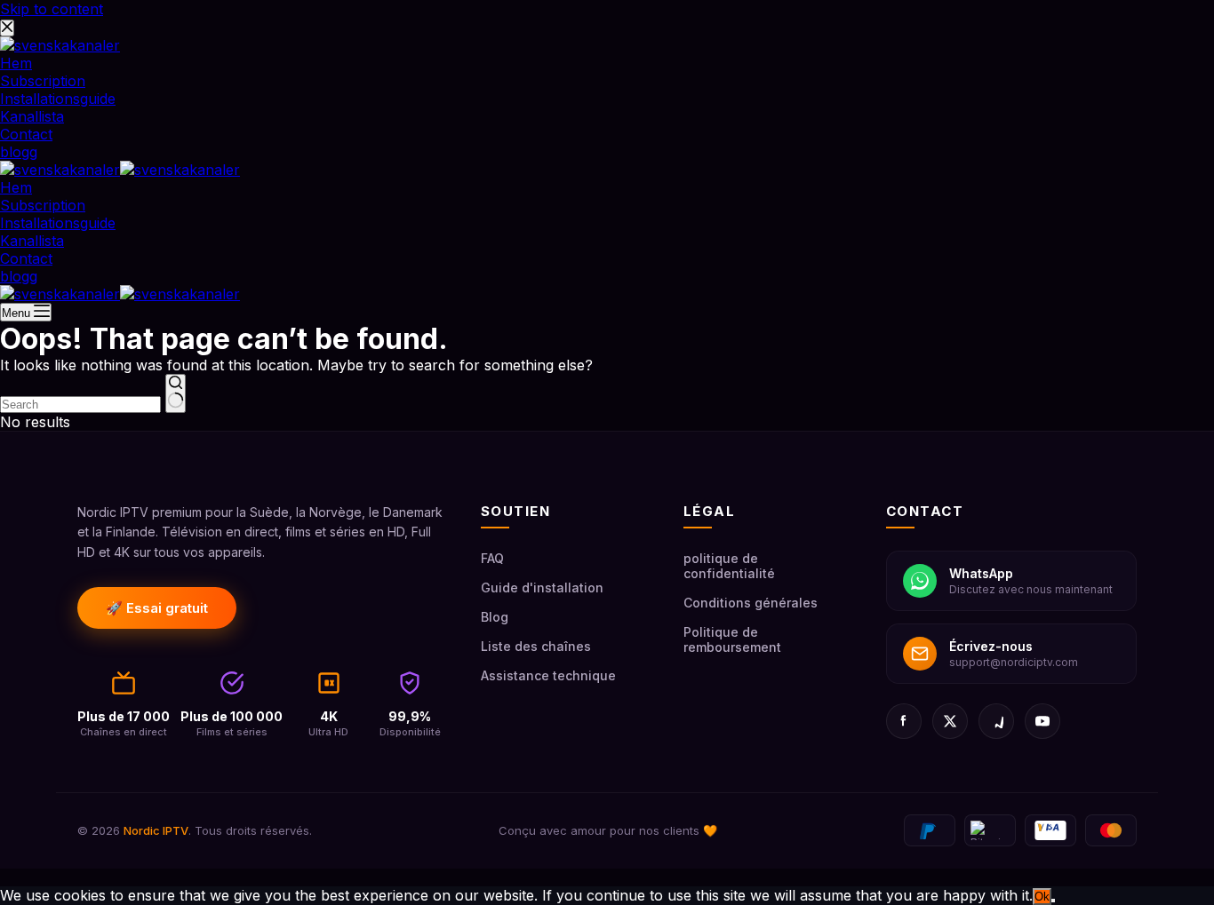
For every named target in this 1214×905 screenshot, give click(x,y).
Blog (494, 616)
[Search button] (175, 393)
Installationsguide (58, 223)
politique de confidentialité (729, 566)
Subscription (42, 205)
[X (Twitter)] (950, 721)
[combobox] (80, 404)
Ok (1042, 896)
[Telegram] (996, 721)
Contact (26, 258)
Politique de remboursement (732, 639)
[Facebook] (904, 721)
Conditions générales (750, 602)
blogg (18, 276)
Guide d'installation (542, 587)
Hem (16, 187)
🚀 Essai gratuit (157, 607)
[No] (1053, 900)
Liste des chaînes (536, 646)
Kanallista (32, 241)
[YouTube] (1042, 721)
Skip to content (51, 9)
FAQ (492, 558)
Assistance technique (548, 675)
